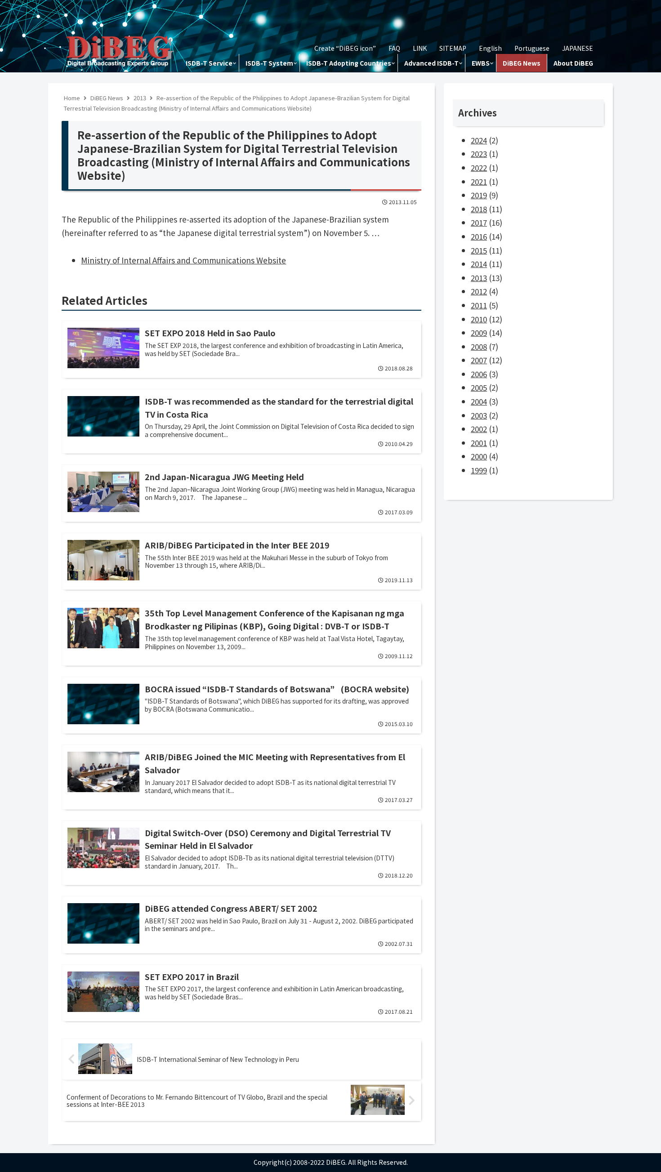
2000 (479, 456)
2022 (479, 167)
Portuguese (531, 48)
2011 (479, 305)
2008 (479, 346)
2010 (479, 319)
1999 (479, 470)
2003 (479, 415)
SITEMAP (452, 48)
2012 (479, 291)
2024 (479, 140)
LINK (420, 48)
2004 (479, 401)
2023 (479, 153)
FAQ (394, 48)
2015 (479, 250)
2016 (479, 236)
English (490, 48)
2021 (479, 181)
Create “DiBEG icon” (345, 48)
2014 (479, 263)
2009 (479, 332)
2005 (479, 387)
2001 (479, 442)
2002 (479, 428)
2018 (479, 208)
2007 (479, 359)
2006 (479, 373)
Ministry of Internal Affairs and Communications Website (183, 260)
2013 (479, 277)
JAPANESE (577, 48)
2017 (479, 222)
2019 (479, 195)
